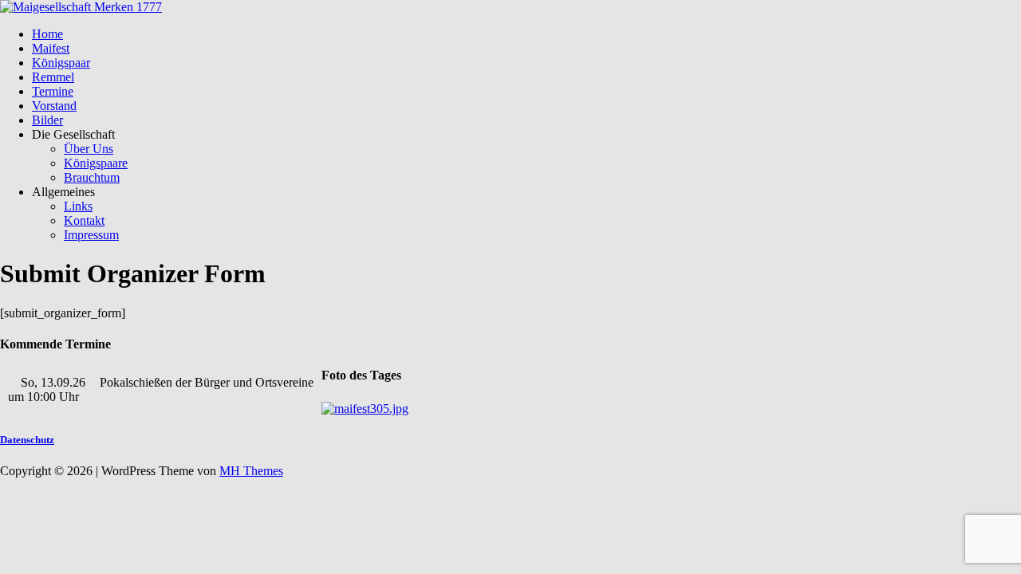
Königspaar (61, 62)
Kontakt (84, 220)
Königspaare (96, 163)
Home (47, 34)
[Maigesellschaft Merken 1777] (81, 7)
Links (78, 206)
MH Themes (251, 471)
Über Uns (88, 148)
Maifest (50, 48)
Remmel (53, 77)
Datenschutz (27, 440)
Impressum (91, 235)
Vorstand (54, 105)
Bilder (47, 120)
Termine (52, 91)
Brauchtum (92, 177)
